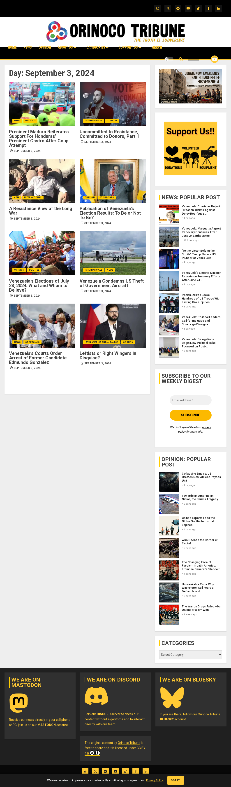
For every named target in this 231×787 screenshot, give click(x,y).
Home (12, 47)
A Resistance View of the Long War (40, 211)
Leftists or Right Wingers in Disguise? (108, 356)
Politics (30, 120)
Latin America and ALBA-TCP (101, 342)
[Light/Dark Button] (168, 59)
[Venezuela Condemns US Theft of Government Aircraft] (113, 253)
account (52, 725)
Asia (16, 197)
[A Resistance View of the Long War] (42, 181)
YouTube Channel (207, 59)
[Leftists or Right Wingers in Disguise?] (113, 326)
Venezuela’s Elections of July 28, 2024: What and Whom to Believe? (39, 285)
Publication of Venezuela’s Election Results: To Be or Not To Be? (110, 213)
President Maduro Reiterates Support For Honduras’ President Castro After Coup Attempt (39, 138)
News (27, 47)
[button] (181, 59)
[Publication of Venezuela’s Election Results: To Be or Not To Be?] (113, 181)
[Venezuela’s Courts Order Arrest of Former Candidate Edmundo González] (42, 326)
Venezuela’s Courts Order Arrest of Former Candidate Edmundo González (38, 358)
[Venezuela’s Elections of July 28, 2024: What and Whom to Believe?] (42, 253)
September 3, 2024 (27, 150)
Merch (156, 47)
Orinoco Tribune (129, 743)
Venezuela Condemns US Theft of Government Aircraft (112, 283)
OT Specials (106, 197)
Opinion (45, 47)
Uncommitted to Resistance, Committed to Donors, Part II (109, 134)
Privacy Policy (154, 780)
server (108, 714)
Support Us (128, 47)
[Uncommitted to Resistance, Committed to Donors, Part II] (113, 104)
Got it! (175, 780)
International (93, 120)
